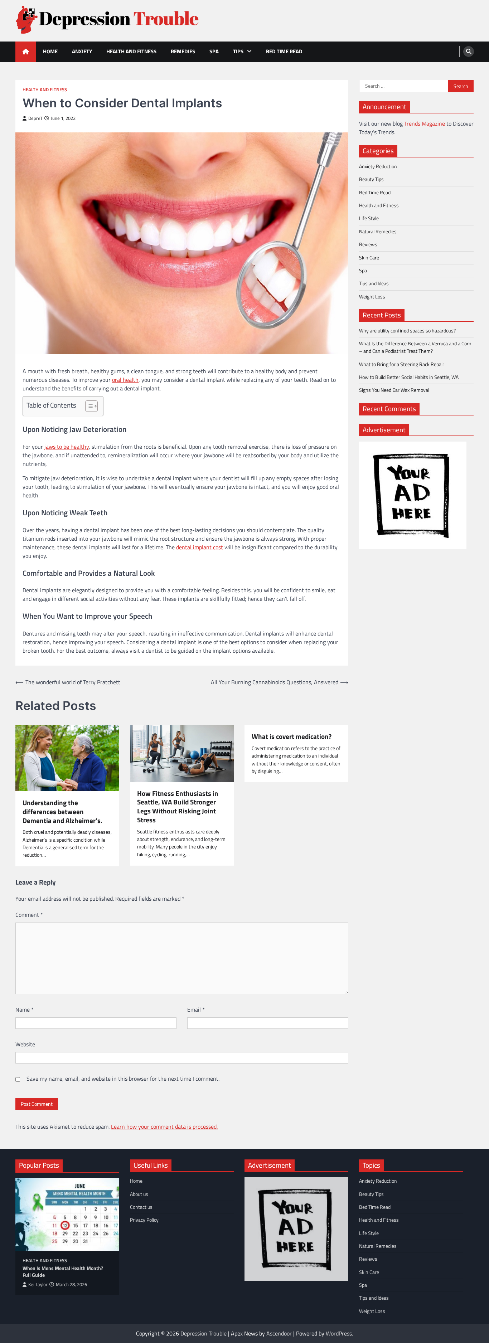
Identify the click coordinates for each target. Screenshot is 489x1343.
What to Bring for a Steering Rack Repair (401, 364)
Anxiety (82, 51)
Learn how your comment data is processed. (164, 1126)
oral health (125, 379)
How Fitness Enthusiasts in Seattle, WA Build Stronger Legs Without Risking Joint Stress (177, 806)
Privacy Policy (144, 1220)
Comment (29, 914)
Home (50, 51)
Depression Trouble (203, 1333)
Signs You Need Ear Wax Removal (394, 390)
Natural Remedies (378, 231)
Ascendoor (279, 1333)
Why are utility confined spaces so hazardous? (407, 331)
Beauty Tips (371, 179)
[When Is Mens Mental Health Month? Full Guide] (67, 1214)
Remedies (183, 51)
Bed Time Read (284, 51)
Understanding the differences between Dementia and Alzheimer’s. (62, 811)
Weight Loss (372, 296)
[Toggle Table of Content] (88, 406)
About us (139, 1194)
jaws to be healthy (66, 446)
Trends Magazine (424, 123)
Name (24, 1009)
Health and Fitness (131, 51)
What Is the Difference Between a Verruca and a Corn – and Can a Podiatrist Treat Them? (415, 347)
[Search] (468, 51)
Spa (214, 51)
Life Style (369, 218)
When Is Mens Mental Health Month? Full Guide (63, 1271)
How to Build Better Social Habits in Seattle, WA (409, 377)
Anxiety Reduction (378, 166)
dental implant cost (199, 547)
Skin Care (369, 257)
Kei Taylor (38, 1284)
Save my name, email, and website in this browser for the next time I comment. (122, 1078)
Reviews (368, 244)
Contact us (141, 1207)
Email (196, 1009)
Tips (238, 51)
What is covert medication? (291, 736)
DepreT (35, 118)
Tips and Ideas (374, 283)
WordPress (339, 1333)
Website (25, 1044)
